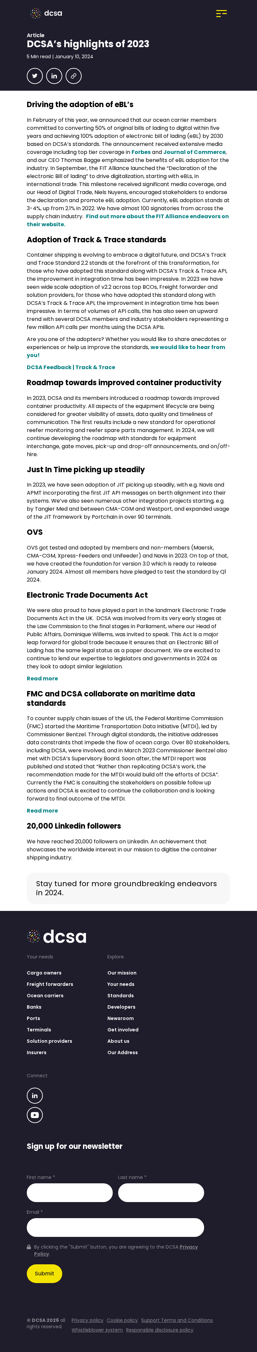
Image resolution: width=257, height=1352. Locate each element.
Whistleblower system (97, 1330)
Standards (120, 995)
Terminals (39, 1029)
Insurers (37, 1052)
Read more (43, 678)
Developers (121, 1007)
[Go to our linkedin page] (35, 1096)
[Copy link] (74, 76)
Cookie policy (122, 1320)
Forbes (141, 152)
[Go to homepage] (48, 13)
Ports (33, 1018)
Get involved (123, 1029)
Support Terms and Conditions (177, 1320)
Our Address (122, 1052)
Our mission (122, 972)
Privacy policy (87, 1320)
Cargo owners (44, 972)
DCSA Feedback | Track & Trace (71, 367)
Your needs (121, 984)
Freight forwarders (50, 984)
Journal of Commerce (194, 152)
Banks (34, 1007)
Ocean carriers (45, 995)
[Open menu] (221, 13)
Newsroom (120, 1018)
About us (118, 1041)
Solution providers (49, 1041)
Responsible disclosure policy (159, 1330)
